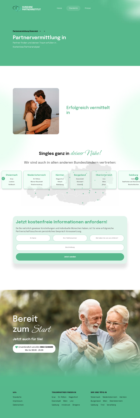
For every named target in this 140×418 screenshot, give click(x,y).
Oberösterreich (104, 175)
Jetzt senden (70, 256)
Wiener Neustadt (37, 181)
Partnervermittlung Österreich (25, 31)
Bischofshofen (133, 184)
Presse (88, 8)
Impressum (17, 401)
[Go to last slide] (3, 178)
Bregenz (76, 404)
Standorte (73, 8)
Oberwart (80, 181)
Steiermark (12, 175)
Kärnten (60, 175)
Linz (104, 179)
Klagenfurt (60, 179)
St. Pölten (36, 179)
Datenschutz (18, 404)
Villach (60, 181)
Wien (65, 401)
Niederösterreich (37, 175)
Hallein (133, 179)
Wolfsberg (60, 184)
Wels (104, 181)
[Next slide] (136, 178)
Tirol (102, 404)
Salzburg (133, 175)
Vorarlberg (111, 404)
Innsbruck (66, 404)
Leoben (11, 181)
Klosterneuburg (36, 184)
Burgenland (80, 175)
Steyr (104, 184)
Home (59, 8)
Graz (11, 179)
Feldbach (12, 184)
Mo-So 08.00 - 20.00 (35, 348)
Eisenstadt (80, 179)
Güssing (80, 184)
